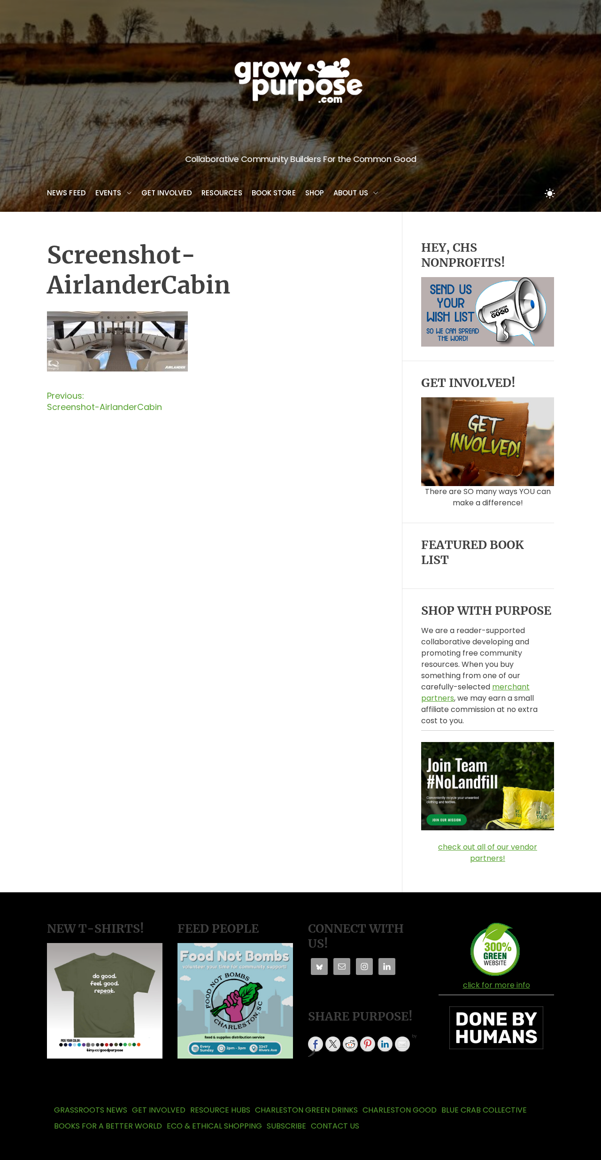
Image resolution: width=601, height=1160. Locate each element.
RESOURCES (221, 193)
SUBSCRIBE (286, 1126)
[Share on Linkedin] (385, 1044)
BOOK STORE (274, 193)
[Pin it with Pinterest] (367, 1044)
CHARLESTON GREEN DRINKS (306, 1110)
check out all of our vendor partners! (487, 853)
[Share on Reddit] (350, 1044)
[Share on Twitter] (332, 1044)
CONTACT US (335, 1126)
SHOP (314, 193)
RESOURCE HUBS (220, 1110)
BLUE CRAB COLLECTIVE (484, 1110)
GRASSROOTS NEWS (90, 1110)
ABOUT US (350, 193)
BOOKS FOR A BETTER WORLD (108, 1126)
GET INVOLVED (166, 193)
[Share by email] (402, 1044)
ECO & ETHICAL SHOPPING (214, 1126)
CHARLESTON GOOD (399, 1110)
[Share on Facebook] (315, 1044)
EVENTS (108, 193)
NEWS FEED (66, 193)
